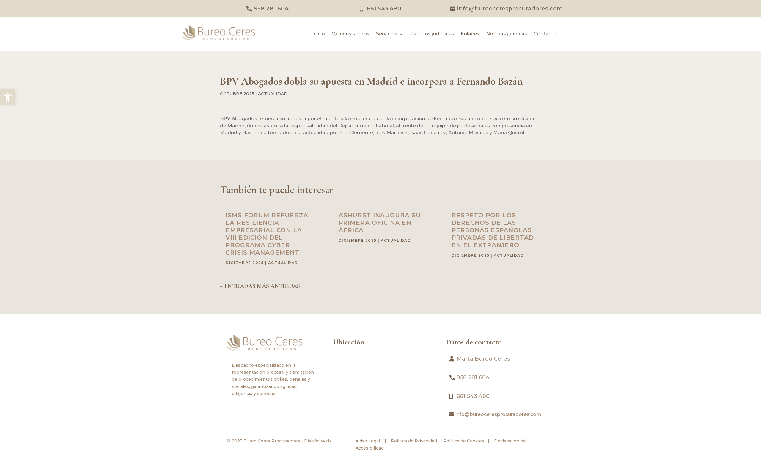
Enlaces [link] (470, 34)
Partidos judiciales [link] (432, 34)
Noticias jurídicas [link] (506, 34)
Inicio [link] (318, 34)
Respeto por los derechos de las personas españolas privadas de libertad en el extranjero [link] (493, 230)
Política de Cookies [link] (463, 441)
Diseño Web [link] (317, 441)
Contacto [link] (545, 34)
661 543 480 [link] (384, 8)
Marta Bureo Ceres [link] (483, 358)
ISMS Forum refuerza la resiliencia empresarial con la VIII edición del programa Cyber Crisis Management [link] (267, 234)
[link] (7, 97)
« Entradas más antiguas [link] (260, 286)
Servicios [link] (386, 34)
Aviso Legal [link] (368, 441)
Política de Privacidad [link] (413, 441)
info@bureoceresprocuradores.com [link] (510, 8)
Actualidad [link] (272, 93)
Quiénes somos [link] (350, 34)
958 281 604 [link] (271, 8)
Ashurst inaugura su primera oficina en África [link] (380, 223)
